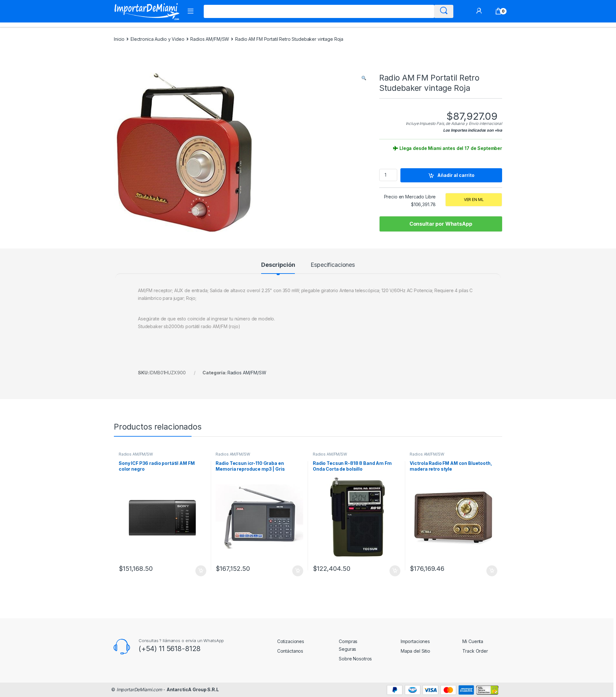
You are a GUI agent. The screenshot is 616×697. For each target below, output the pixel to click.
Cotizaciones (290, 641)
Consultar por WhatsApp (440, 224)
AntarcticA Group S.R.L (193, 689)
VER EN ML (474, 199)
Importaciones (415, 641)
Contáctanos (290, 651)
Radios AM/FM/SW (209, 39)
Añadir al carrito (456, 175)
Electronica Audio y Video (157, 39)
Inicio (119, 39)
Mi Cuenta (472, 641)
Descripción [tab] (278, 265)
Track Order (475, 651)
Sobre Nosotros (355, 658)
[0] (498, 11)
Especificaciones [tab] (333, 265)
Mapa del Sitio (415, 651)
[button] (363, 78)
